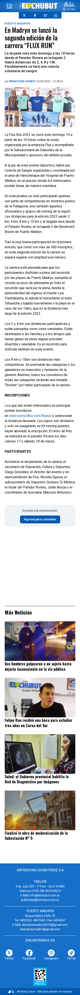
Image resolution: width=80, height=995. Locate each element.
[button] (69, 6)
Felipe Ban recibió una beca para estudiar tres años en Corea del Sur (38, 722)
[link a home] (40, 6)
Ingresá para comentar (40, 519)
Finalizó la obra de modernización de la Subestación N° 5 (36, 835)
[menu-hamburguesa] (9, 6)
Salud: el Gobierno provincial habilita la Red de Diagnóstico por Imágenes (37, 779)
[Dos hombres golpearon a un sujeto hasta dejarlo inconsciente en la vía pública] (40, 641)
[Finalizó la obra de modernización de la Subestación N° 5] (40, 810)
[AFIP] (40, 977)
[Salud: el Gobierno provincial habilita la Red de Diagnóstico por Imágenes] (40, 754)
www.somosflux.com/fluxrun (30, 416)
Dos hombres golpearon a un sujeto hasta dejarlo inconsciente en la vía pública (38, 666)
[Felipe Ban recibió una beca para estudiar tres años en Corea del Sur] (40, 697)
